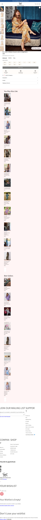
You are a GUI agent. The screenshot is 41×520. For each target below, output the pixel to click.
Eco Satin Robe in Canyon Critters (7, 117)
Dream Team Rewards (14, 444)
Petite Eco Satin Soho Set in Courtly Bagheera (7, 317)
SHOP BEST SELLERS (3, 505)
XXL (34, 62)
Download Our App (13, 446)
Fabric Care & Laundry (30, 427)
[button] (2, 4)
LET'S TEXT (2, 416)
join (24, 414)
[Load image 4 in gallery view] (2, 31)
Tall (14, 58)
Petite (9, 58)
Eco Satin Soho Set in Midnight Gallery (7, 103)
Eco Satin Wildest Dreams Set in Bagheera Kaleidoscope (7, 263)
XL (29, 62)
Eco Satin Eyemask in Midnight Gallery (7, 188)
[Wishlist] (37, 4)
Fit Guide (27, 421)
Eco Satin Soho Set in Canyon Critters (7, 248)
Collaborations (13, 450)
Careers (1, 456)
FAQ (26, 417)
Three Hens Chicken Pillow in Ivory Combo (7, 362)
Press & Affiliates (3, 455)
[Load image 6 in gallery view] (2, 43)
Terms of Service (29, 432)
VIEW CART (9, 519)
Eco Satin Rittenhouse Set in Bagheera (7, 288)
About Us (1, 447)
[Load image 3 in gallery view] (2, 25)
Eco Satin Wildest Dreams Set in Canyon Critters (7, 202)
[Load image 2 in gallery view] (2, 14)
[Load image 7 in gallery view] (2, 48)
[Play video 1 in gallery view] (2, 20)
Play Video (37, 48)
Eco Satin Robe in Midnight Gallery (7, 145)
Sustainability (2, 449)
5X (14, 64)
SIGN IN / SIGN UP (10, 505)
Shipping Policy (28, 419)
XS (9, 62)
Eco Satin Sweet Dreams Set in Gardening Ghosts (7, 303)
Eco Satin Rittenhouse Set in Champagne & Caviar (7, 218)
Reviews (1, 453)
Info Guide (27, 429)
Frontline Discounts (13, 451)
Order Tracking (28, 425)
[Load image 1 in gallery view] (2, 8)
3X (4, 64)
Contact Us (28, 415)
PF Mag (1, 451)
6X (19, 64)
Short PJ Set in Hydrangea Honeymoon (6, 377)
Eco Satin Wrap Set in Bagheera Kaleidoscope (7, 159)
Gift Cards (12, 453)
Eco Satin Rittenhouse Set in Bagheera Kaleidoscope (7, 233)
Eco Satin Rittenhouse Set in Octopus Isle (7, 131)
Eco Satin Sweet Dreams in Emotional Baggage (6, 393)
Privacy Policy (28, 430)
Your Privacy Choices (29, 434)
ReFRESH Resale (13, 448)
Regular (5, 58)
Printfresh (5, 479)
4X (9, 64)
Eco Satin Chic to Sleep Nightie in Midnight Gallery (7, 174)
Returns (27, 423)
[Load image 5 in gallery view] (2, 37)
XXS (4, 62)
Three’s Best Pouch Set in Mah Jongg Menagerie (7, 332)
